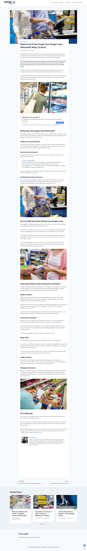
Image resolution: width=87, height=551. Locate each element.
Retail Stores (23, 41)
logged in (27, 537)
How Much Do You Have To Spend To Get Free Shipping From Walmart (43, 513)
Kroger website (31, 160)
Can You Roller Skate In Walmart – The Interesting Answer (66, 513)
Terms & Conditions (77, 2)
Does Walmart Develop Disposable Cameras (29, 482)
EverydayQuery (25, 50)
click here (34, 172)
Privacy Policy (54, 2)
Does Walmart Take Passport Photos (59, 482)
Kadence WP (56, 547)
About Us (61, 2)
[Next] (75, 509)
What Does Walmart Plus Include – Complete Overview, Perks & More (19, 513)
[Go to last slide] (12, 509)
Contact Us (68, 2)
